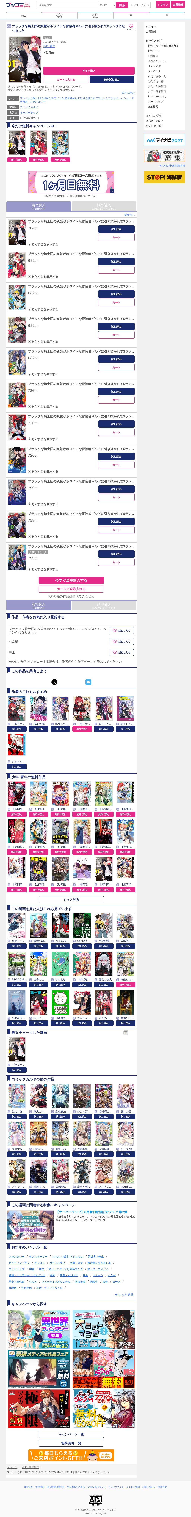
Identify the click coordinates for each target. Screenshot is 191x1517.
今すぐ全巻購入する (71, 580)
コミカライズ (16, 1269)
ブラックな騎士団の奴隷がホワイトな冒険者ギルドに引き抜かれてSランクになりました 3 (92, 286)
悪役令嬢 (80, 1281)
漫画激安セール (157, 60)
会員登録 (178, 4)
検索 (122, 5)
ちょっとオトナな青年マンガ (66, 1269)
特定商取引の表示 (76, 1487)
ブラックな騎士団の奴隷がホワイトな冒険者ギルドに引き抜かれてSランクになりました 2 (92, 254)
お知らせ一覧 (154, 125)
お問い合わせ (149, 1487)
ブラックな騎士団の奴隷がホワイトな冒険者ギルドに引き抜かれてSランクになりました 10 (93, 514)
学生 (41, 1269)
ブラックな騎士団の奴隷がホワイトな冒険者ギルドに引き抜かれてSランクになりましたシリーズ (77, 98)
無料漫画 (153, 55)
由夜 (63, 42)
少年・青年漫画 (157, 91)
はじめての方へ (155, 120)
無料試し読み (112, 79)
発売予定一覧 (155, 81)
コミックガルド (29, 106)
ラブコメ (39, 1262)
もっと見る (71, 899)
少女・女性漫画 (157, 86)
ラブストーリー (38, 1256)
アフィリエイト (116, 1487)
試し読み (116, 229)
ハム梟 (47, 42)
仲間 (52, 1275)
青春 (105, 1281)
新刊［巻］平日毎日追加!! (163, 45)
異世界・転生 (96, 1256)
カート (116, 237)
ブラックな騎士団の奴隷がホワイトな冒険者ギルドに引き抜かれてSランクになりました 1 (92, 221)
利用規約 (162, 1487)
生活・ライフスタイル (49, 1287)
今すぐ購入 (89, 70)
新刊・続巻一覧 (157, 76)
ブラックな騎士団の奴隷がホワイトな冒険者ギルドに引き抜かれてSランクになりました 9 (92, 481)
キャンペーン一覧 (71, 1434)
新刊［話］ (154, 50)
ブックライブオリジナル (56, 1281)
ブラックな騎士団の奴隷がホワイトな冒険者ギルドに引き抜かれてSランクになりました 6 (92, 384)
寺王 (56, 42)
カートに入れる (66, 79)
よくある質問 (154, 115)
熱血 (85, 1275)
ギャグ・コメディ (97, 1269)
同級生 (94, 1281)
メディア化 (154, 65)
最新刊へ (129, 214)
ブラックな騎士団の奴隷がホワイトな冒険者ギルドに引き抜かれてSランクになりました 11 (92, 546)
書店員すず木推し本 (99, 1262)
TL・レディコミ (157, 96)
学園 (31, 1269)
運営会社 (28, 1487)
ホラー (112, 1275)
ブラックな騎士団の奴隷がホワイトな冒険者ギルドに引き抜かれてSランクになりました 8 (92, 449)
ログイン (163, 4)
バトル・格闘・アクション (67, 1256)
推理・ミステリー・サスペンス (27, 1275)
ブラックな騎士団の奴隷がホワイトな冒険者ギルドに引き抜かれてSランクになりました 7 (92, 416)
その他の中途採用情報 (172, 165)
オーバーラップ (29, 112)
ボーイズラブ (57, 1262)
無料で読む (16, 159)
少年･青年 (49, 46)
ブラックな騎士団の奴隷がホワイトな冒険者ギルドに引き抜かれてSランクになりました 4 (92, 319)
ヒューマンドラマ (19, 1262)
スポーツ (98, 1275)
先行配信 (26, 1287)
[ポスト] (54, 682)
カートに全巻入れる (71, 589)
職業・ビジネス (69, 1275)
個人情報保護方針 (56, 1487)
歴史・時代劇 (16, 1281)
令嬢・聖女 (76, 1262)
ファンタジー (37, 101)
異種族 (24, 101)
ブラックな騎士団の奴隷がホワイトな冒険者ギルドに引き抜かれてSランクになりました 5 (92, 351)
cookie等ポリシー (96, 1487)
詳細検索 (153, 106)
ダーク (116, 1281)
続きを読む (128, 92)
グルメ (33, 1281)
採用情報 (39, 1487)
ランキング (154, 70)
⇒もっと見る (124, 1294)
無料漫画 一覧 (71, 1443)
